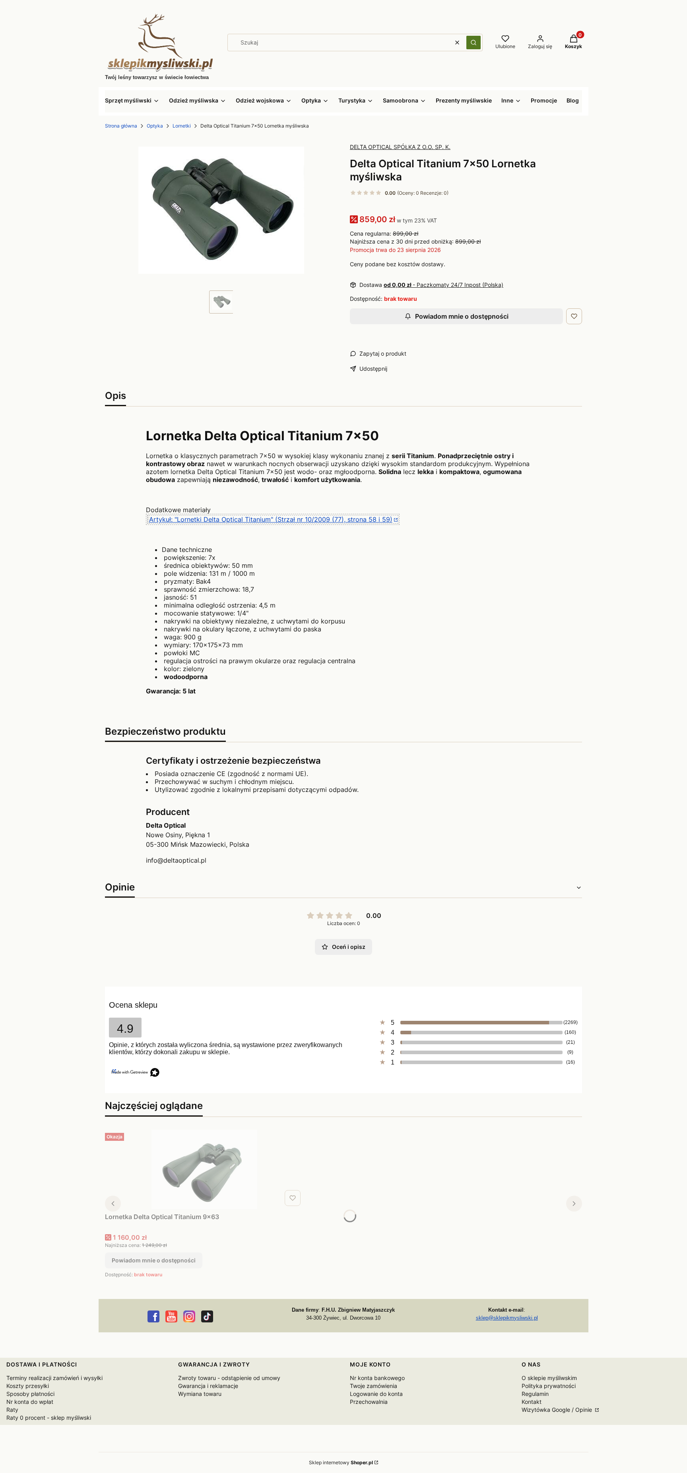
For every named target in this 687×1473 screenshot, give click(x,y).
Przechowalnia (369, 1401)
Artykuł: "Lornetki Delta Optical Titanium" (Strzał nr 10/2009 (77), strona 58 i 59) (270, 519)
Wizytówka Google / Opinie (558, 1409)
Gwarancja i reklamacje (208, 1385)
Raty (12, 1409)
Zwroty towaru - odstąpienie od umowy (229, 1377)
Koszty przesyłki (27, 1385)
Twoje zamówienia (373, 1385)
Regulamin (535, 1393)
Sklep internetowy (341, 1462)
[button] (473, 42)
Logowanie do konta (376, 1393)
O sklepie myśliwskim (549, 1377)
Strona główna (121, 126)
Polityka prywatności (549, 1385)
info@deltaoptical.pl (176, 860)
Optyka (155, 126)
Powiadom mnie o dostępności (461, 316)
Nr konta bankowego (377, 1377)
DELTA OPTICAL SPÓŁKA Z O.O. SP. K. (400, 146)
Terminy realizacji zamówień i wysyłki (54, 1377)
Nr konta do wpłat (29, 1401)
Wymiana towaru (199, 1393)
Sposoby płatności (30, 1393)
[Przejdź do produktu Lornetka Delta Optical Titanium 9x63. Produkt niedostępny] (204, 1169)
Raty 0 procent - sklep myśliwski (48, 1417)
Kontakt (531, 1401)
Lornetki (182, 126)
